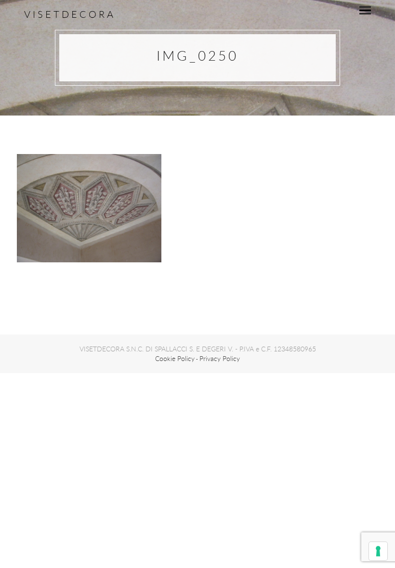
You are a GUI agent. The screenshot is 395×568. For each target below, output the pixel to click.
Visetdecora (70, 14)
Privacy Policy (219, 358)
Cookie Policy (175, 358)
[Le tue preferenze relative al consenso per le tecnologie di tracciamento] (378, 551)
